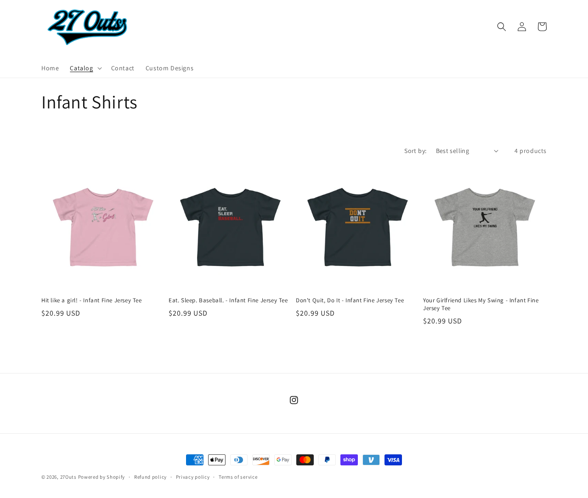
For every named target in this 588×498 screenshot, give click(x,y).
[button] (84, 68)
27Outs (68, 477)
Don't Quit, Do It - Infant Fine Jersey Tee (350, 300)
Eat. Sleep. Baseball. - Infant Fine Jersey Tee (228, 300)
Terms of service (238, 477)
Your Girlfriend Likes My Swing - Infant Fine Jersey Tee (480, 304)
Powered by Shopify (101, 477)
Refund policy (150, 477)
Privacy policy (193, 477)
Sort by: (415, 151)
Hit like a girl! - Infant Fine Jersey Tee (91, 300)
